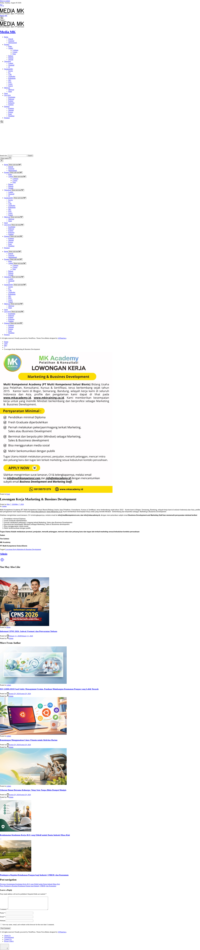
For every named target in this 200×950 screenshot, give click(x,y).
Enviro (10, 71)
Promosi (7, 118)
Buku (10, 46)
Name (2, 913)
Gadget (10, 63)
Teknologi (7, 61)
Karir (10, 114)
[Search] (2, 18)
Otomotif (11, 65)
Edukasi (6, 106)
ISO (9, 80)
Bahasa (10, 56)
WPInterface (62, 338)
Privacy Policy (9, 941)
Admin (4, 506)
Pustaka (6, 44)
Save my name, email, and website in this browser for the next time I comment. (28, 924)
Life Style (7, 95)
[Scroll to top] (4, 947)
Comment (4, 909)
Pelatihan (11, 116)
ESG (10, 82)
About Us (7, 935)
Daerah (10, 39)
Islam (10, 91)
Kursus (10, 112)
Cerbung (15, 50)
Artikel (10, 48)
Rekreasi (11, 99)
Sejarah (10, 59)
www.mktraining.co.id (54, 512)
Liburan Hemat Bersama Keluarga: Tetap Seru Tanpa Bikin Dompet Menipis (33, 790)
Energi (10, 86)
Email (2, 917)
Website (2, 921)
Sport (6, 93)
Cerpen (14, 52)
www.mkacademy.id (38, 512)
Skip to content (5, 1)
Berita (6, 37)
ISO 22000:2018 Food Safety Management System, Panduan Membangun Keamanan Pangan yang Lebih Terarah (49, 689)
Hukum (10, 58)
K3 (9, 73)
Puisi (14, 54)
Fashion (11, 105)
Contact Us (8, 939)
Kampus (11, 108)
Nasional (11, 41)
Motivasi (7, 88)
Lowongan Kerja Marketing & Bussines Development (23, 549)
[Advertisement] (100, 139)
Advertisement (9, 937)
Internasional (12, 43)
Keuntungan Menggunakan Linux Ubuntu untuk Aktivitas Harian (28, 740)
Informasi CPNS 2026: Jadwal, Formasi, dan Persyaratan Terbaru (28, 631)
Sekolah (11, 110)
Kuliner (10, 101)
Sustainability (8, 69)
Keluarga (11, 103)
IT (9, 67)
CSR (10, 74)
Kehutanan (12, 78)
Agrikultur (11, 76)
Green (10, 84)
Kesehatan (11, 97)
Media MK (3, 15)
